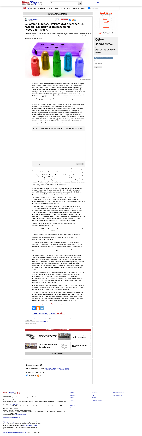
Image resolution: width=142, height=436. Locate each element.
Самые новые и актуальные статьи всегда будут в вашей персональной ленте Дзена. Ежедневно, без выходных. (105, 50)
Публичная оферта (97, 400)
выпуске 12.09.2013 (43, 321)
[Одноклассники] (73, 20)
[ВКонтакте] (70, 20)
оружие (62, 304)
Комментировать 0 (40, 313)
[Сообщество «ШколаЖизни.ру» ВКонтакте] (92, 8)
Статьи (49, 8)
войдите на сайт (64, 368)
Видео (83, 8)
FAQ (93, 395)
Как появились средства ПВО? (80, 346)
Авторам (94, 397)
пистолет (56, 304)
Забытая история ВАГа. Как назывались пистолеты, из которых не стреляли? (48, 336)
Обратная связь (117, 395)
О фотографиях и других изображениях (13, 422)
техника (68, 304)
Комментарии (65, 8)
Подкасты (75, 8)
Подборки (41, 8)
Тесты (56, 8)
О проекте (94, 392)
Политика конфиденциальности (11, 417)
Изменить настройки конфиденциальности (14, 432)
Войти (100, 3)
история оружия (40, 304)
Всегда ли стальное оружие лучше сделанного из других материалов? (48, 346)
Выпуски (33, 8)
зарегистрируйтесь (50, 368)
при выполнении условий (30, 425)
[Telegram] (75, 20)
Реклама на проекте (118, 392)
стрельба (49, 304)
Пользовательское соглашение (11, 419)
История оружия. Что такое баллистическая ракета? (81, 336)
